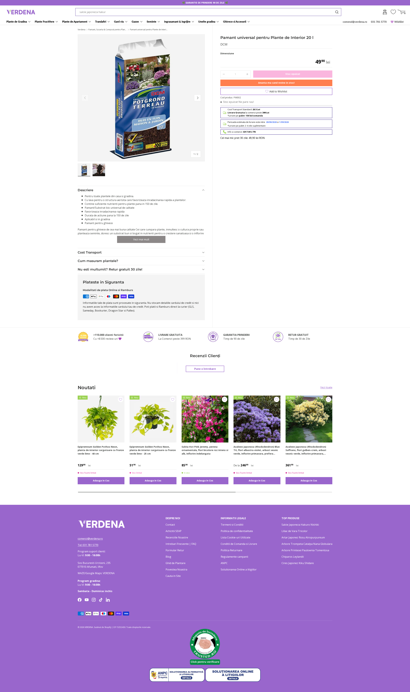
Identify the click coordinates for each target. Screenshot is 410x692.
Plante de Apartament (74, 21)
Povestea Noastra (176, 569)
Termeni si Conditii (232, 524)
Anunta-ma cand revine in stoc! (276, 82)
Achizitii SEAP (173, 531)
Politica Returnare (231, 550)
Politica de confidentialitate (237, 531)
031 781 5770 (379, 21)
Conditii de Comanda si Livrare (239, 544)
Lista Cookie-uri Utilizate (235, 537)
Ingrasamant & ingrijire (177, 21)
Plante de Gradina (16, 21)
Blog (168, 556)
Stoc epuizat (292, 73)
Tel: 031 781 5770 (88, 545)
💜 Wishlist (397, 21)
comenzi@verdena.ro (355, 21)
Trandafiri (100, 21)
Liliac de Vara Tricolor (295, 531)
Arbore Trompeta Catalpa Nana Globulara (307, 544)
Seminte (151, 21)
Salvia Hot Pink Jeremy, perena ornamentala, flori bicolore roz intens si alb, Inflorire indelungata (205, 450)
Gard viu (119, 21)
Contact (170, 524)
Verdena (81, 30)
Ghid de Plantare (175, 563)
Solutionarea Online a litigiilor (239, 569)
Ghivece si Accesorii (234, 21)
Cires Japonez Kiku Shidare (298, 563)
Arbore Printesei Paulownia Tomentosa (305, 550)
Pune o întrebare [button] (205, 369)
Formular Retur (175, 550)
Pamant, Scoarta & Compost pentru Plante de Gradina (107, 30)
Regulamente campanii (234, 556)
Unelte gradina (206, 21)
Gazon (135, 21)
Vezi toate (326, 387)
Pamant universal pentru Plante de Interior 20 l (149, 30)
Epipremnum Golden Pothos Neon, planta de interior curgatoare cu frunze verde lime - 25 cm (153, 450)
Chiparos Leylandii (293, 556)
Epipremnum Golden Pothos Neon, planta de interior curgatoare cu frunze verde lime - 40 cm (101, 450)
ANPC (224, 563)
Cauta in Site (173, 576)
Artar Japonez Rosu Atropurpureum (303, 537)
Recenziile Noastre (177, 537)
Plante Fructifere (44, 21)
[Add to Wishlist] (120, 399)
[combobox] (208, 12)
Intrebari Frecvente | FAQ (181, 544)
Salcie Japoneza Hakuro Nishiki (300, 524)
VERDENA (89, 627)
